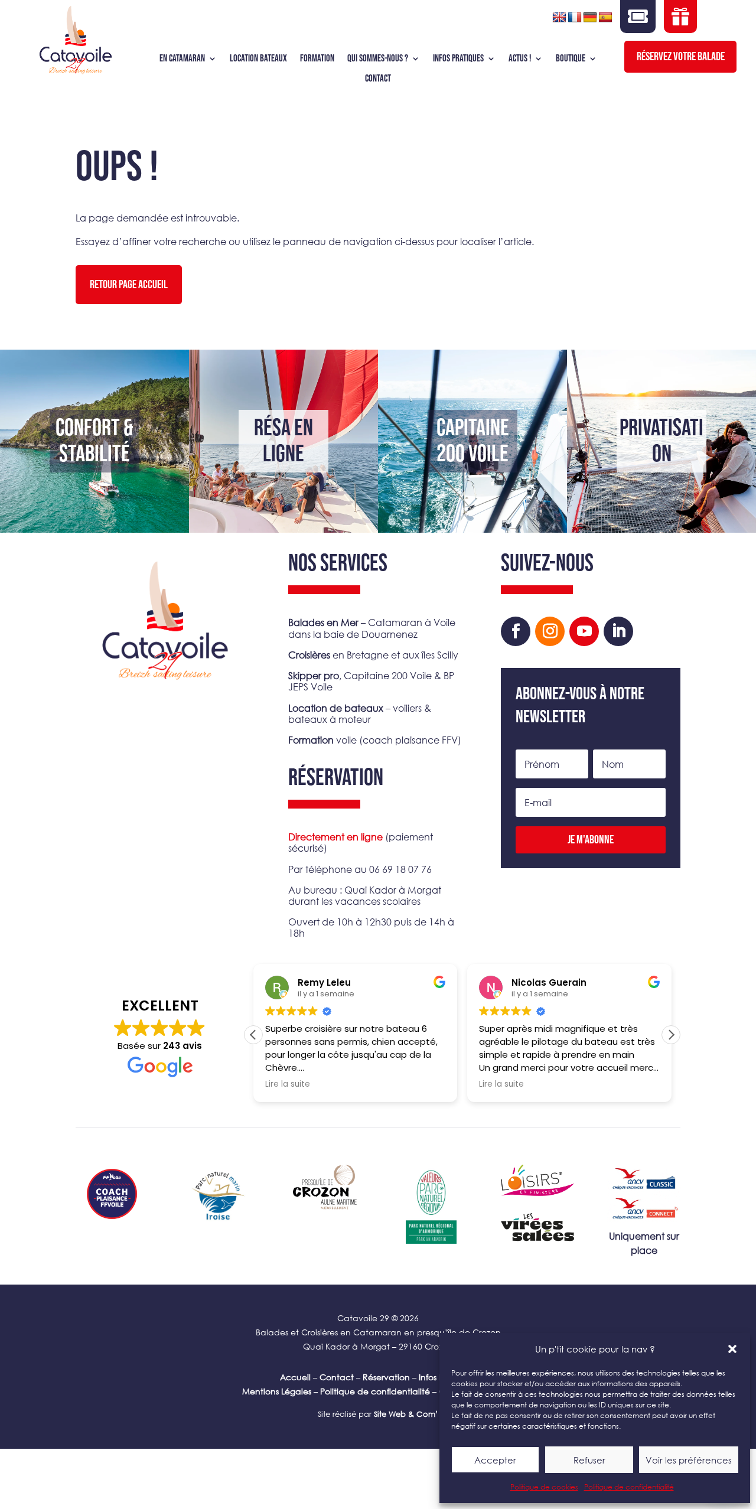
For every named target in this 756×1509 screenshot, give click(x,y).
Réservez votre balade (681, 57)
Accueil (295, 1377)
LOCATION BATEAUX (258, 58)
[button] (732, 1349)
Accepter (495, 1460)
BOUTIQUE (570, 58)
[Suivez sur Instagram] (550, 631)
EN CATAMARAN (182, 58)
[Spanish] (605, 18)
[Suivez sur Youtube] (584, 631)
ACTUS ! (520, 58)
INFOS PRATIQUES (458, 58)
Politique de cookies (544, 1487)
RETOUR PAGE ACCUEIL (129, 285)
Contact (337, 1377)
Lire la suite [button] (287, 1084)
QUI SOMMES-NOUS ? (377, 58)
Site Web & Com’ (405, 1414)
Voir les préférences (689, 1460)
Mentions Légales (276, 1391)
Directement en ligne (335, 836)
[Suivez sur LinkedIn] (618, 631)
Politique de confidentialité (629, 1487)
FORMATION (317, 58)
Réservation (386, 1377)
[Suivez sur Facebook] (515, 631)
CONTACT (378, 78)
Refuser (589, 1460)
